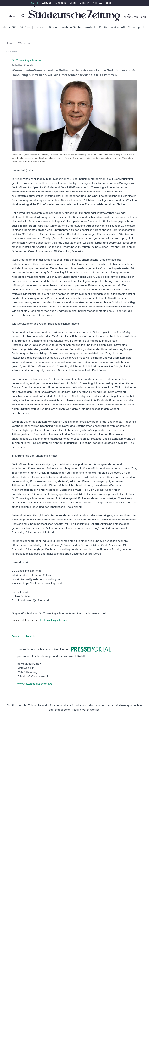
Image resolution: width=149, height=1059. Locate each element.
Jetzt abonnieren (130, 16)
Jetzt (73, 3)
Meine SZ (9, 27)
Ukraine (53, 27)
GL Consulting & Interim (53, 620)
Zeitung (47, 3)
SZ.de (34, 3)
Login (143, 17)
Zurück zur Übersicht (23, 636)
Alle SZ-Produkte (103, 3)
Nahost (40, 27)
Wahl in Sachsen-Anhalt (78, 27)
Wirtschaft (118, 27)
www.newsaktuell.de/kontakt (34, 683)
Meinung (134, 27)
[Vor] (144, 27)
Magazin (60, 3)
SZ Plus (25, 27)
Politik (103, 27)
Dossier (84, 3)
